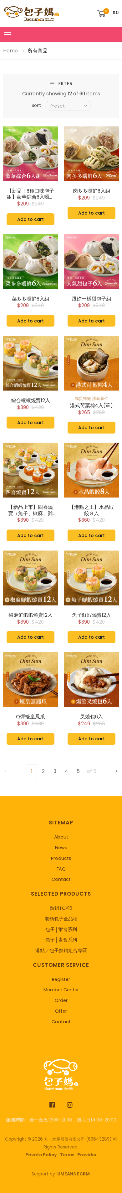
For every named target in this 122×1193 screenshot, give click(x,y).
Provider (87, 1155)
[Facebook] (52, 1105)
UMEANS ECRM (73, 1174)
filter (65, 84)
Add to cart (30, 219)
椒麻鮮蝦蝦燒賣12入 (30, 615)
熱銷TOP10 (61, 908)
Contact (61, 879)
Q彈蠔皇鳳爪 (30, 717)
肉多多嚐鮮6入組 (91, 191)
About (61, 837)
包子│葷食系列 (61, 929)
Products (61, 858)
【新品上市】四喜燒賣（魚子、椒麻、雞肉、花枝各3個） (30, 510)
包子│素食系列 (61, 940)
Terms (67, 1155)
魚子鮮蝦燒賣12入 (91, 615)
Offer (61, 1011)
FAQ (61, 869)
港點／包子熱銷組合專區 (61, 950)
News (61, 847)
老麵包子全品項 (61, 919)
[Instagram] (70, 1105)
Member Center (61, 990)
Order (61, 1000)
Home (10, 50)
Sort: (36, 106)
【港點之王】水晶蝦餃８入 (91, 510)
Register (61, 979)
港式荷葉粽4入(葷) (91, 405)
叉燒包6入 (91, 717)
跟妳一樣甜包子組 (91, 299)
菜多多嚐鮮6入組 (30, 299)
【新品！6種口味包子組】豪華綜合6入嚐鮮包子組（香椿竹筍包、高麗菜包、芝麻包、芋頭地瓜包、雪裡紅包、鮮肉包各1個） (30, 194)
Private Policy (41, 1155)
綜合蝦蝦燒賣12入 (30, 400)
